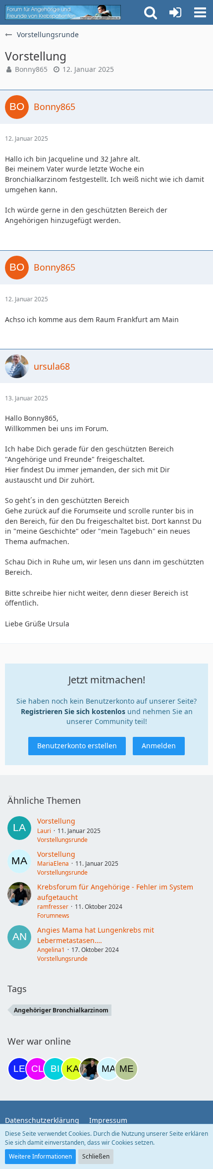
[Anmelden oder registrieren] (175, 12)
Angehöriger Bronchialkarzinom (61, 1010)
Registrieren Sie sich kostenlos (73, 711)
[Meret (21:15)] (126, 1069)
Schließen (95, 1156)
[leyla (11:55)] (19, 1069)
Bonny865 (31, 69)
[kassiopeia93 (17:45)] (73, 1069)
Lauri (44, 831)
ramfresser (52, 906)
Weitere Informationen (40, 1156)
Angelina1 (51, 950)
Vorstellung (56, 821)
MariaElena (53, 863)
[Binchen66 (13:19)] (55, 1069)
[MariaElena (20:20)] (108, 1069)
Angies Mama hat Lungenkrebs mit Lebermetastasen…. (95, 935)
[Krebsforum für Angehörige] (63, 12)
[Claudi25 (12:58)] (37, 1069)
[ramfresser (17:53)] (91, 1069)
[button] (200, 12)
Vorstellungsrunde (62, 839)
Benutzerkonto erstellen (77, 745)
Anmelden (159, 745)
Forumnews (53, 915)
